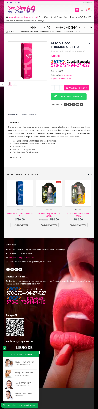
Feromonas (66, 75)
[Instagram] (15, 3)
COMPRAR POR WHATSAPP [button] (71, 96)
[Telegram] (19, 3)
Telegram (20, 269)
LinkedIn (74, 104)
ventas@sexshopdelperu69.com (22, 17)
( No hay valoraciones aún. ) (72, 51)
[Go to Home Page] (7, 31)
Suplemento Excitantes (61, 78)
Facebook (66, 104)
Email (81, 104)
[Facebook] (7, 3)
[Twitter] (11, 3)
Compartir (56, 104)
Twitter (70, 104)
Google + (77, 104)
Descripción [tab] (13, 115)
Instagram (16, 269)
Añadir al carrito (78, 88)
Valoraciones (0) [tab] (29, 115)
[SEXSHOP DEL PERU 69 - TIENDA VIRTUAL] (21, 10)
